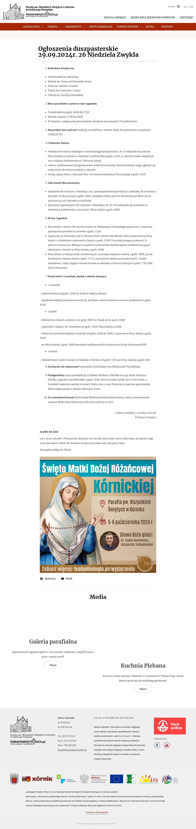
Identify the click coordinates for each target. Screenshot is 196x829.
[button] (41, 26)
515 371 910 (70, 740)
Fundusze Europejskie (97, 812)
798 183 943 (70, 745)
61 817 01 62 (68, 736)
